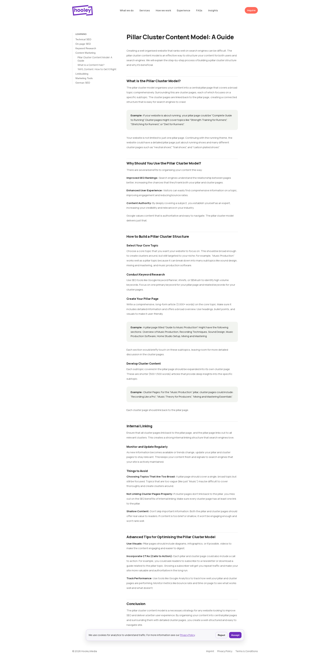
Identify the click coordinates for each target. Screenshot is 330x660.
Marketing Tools (84, 78)
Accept (235, 635)
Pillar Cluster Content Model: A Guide (95, 59)
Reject (221, 635)
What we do (127, 10)
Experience (183, 10)
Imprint (210, 651)
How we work (163, 10)
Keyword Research (85, 48)
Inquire (251, 10)
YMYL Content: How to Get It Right (97, 69)
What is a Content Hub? (91, 65)
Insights (213, 10)
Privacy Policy (187, 635)
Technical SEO (83, 39)
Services (144, 10)
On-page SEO (83, 43)
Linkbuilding (81, 73)
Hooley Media (89, 651)
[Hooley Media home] (82, 10)
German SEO (82, 82)
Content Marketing (85, 52)
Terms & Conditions (246, 651)
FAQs (199, 10)
